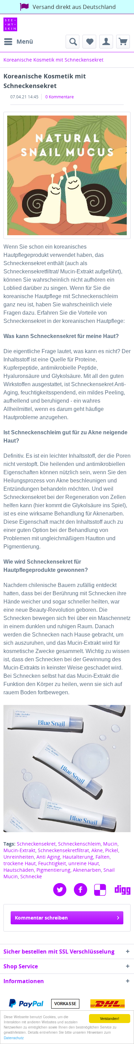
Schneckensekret (36, 843)
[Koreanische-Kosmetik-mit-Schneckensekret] (67, 175)
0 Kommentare (59, 97)
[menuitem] (18, 41)
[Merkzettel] (89, 41)
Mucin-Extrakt (19, 850)
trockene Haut (19, 863)
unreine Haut (83, 863)
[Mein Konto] (106, 41)
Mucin (110, 843)
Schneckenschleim (79, 843)
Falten (103, 856)
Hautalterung (78, 856)
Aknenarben (87, 870)
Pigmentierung (53, 870)
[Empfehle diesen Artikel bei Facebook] (84, 890)
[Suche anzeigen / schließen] (72, 41)
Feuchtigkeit (52, 863)
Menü (24, 41)
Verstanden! (109, 1018)
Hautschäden (18, 870)
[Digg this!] (123, 890)
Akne (97, 850)
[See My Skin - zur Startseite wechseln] (10, 24)
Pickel (111, 850)
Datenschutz (14, 1037)
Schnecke (31, 876)
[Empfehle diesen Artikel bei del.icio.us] (104, 890)
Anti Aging (48, 856)
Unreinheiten (18, 856)
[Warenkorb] (123, 41)
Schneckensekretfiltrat (63, 850)
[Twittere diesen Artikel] (63, 890)
